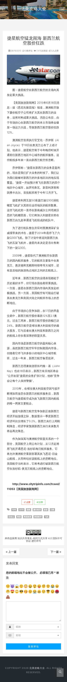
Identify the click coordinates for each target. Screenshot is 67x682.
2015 (21, 509)
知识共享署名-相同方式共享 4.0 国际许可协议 (40, 539)
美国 (19, 517)
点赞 (28, 502)
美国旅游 (27, 517)
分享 (40, 502)
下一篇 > (56, 551)
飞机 (46, 517)
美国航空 (38, 517)
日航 (52, 509)
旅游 (46, 509)
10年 (14, 509)
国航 (28, 509)
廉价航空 (37, 509)
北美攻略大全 (33, 8)
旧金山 (11, 517)
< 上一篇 (11, 551)
